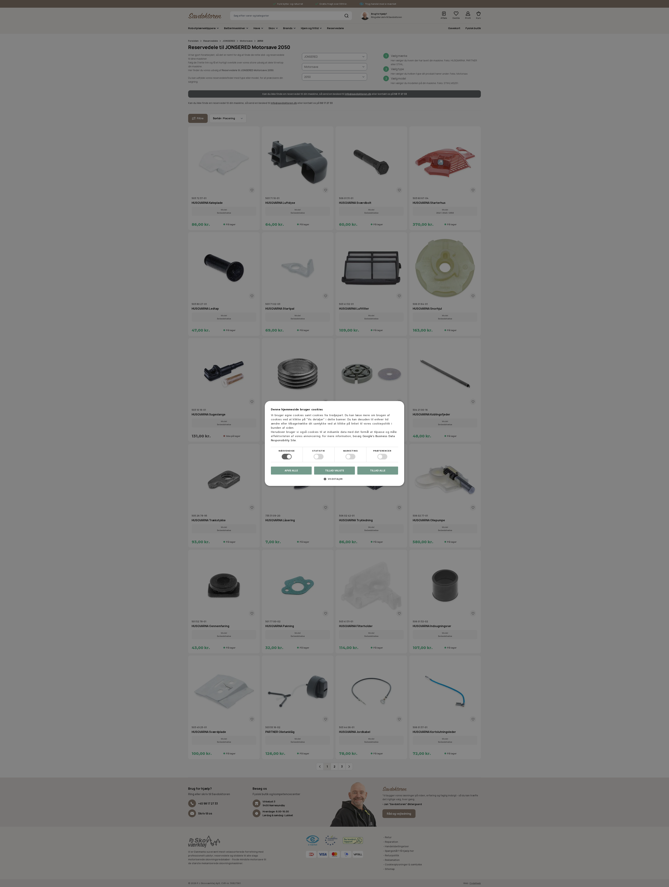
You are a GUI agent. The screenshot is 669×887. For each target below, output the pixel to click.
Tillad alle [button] (377, 470)
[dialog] (334, 443)
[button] (334, 480)
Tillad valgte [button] (334, 470)
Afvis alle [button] (291, 470)
